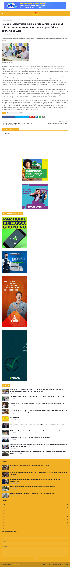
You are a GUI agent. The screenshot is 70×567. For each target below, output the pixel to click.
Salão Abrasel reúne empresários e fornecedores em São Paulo (29, 465)
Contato (66, 564)
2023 (35, 519)
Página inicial (5, 19)
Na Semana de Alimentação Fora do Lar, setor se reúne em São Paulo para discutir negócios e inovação (38, 473)
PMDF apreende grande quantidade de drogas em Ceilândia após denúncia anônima (36, 431)
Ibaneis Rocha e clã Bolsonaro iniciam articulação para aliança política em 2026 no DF (37, 424)
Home (43, 564)
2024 (35, 522)
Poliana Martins (7, 34)
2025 (35, 525)
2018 (35, 513)
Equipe (48, 564)
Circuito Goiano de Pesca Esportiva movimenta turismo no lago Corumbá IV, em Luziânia (37, 396)
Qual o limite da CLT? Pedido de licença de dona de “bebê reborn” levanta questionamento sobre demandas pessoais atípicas (38, 411)
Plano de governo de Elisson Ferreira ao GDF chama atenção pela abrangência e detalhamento (35, 480)
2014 (35, 504)
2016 (35, 507)
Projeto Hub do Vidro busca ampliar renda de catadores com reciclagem (32, 486)
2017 (35, 510)
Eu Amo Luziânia (11, 113)
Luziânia (12, 19)
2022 (35, 516)
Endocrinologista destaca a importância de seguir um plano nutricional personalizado (37, 403)
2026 (35, 528)
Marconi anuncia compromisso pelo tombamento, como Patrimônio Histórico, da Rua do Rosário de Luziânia (38, 452)
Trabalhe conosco (57, 564)
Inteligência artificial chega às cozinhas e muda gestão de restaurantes (32, 493)
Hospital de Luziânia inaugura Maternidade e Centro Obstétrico (30, 438)
